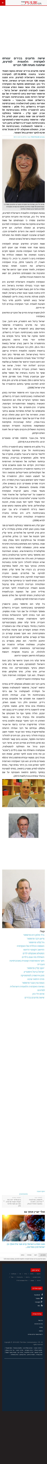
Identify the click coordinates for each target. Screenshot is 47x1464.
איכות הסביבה (36, 1277)
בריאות (28, 1277)
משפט (32, 1280)
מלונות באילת (38, 1350)
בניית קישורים (29, 1350)
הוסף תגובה (41, 1191)
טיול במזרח (39, 1354)
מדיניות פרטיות (38, 1324)
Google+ (37, 1302)
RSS (39, 1306)
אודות (41, 1327)
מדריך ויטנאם (38, 1352)
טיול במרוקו (23, 1354)
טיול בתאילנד (14, 1354)
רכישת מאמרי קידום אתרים (35, 1334)
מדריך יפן (20, 1352)
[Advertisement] (23, 32)
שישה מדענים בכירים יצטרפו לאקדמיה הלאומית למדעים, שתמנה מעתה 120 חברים (23, 61)
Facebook (37, 1295)
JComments (23, 1194)
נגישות (41, 1331)
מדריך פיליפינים (28, 1352)
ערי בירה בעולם (9, 1350)
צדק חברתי (20, 1277)
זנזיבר (35, 1348)
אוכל (12, 1277)
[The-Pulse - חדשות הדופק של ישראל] (31, 2)
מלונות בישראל (17, 1348)
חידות (39, 1348)
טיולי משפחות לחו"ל (22, 1280)
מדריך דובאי (19, 1350)
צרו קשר (40, 1320)
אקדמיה (29, 1255)
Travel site (9, 1348)
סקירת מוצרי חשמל (10, 1352)
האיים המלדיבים (27, 1348)
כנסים (22, 1255)
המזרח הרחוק (31, 1354)
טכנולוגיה (13, 1274)
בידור (25, 1274)
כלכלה (32, 1274)
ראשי (35, 1255)
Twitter (38, 1298)
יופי (20, 1274)
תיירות (38, 1280)
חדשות (38, 1274)
